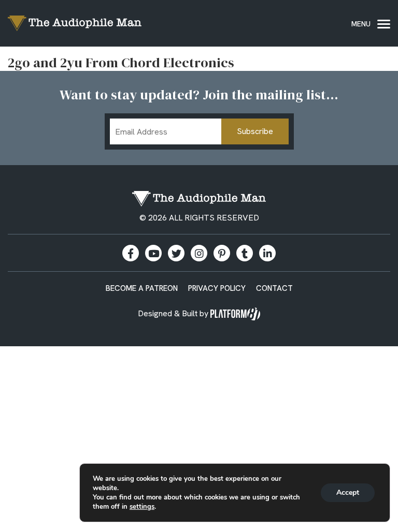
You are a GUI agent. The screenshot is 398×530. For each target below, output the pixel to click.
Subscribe (255, 131)
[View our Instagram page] (199, 253)
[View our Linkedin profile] (267, 253)
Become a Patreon (142, 288)
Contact (274, 288)
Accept (347, 492)
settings (142, 506)
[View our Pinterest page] (222, 253)
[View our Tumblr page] (244, 253)
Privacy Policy (217, 288)
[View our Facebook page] (130, 253)
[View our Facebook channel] (153, 253)
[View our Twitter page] (176, 253)
